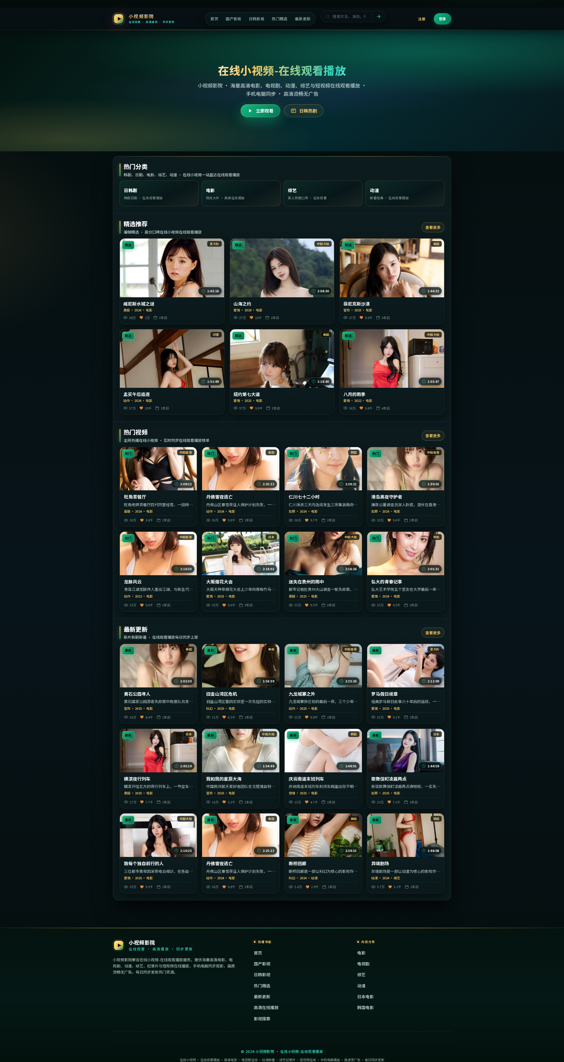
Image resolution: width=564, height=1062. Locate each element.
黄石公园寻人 (137, 694)
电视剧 (363, 964)
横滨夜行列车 (137, 779)
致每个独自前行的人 (144, 863)
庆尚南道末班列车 (306, 779)
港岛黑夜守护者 (386, 497)
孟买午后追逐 (136, 394)
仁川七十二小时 (304, 497)
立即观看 (264, 111)
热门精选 (262, 986)
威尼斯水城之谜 (138, 304)
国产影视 (262, 964)
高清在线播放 (266, 1007)
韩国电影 (365, 1007)
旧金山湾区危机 (221, 694)
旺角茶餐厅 (135, 497)
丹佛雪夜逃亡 (219, 497)
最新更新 (262, 996)
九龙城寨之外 (302, 694)
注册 (421, 18)
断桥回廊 (297, 863)
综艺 (361, 974)
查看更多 (433, 227)
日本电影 (365, 996)
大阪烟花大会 (219, 582)
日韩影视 (262, 974)
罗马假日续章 (384, 694)
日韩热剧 (308, 111)
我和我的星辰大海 (223, 779)
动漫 (361, 986)
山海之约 (242, 304)
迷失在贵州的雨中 (306, 582)
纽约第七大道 (247, 394)
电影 (361, 953)
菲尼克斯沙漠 (356, 304)
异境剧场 (380, 863)
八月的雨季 (354, 394)
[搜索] (378, 16)
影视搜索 (262, 1018)
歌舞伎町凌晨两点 (389, 779)
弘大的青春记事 (386, 582)
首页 (258, 953)
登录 (442, 18)
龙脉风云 (133, 582)
